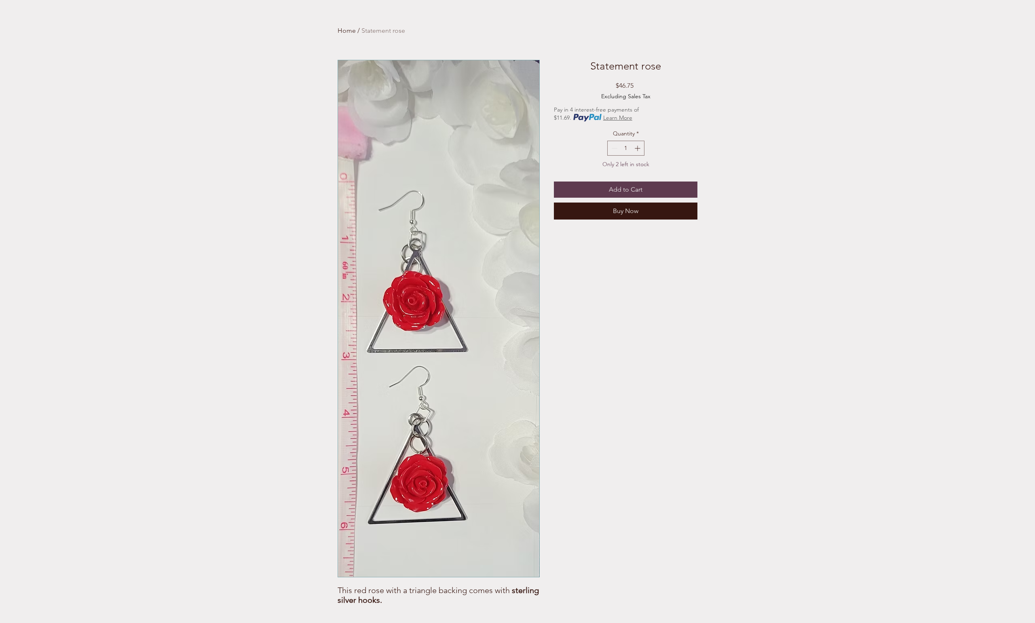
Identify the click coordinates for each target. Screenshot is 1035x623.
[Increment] (638, 148)
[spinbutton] (626, 148)
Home (347, 30)
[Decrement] (613, 148)
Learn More (617, 117)
